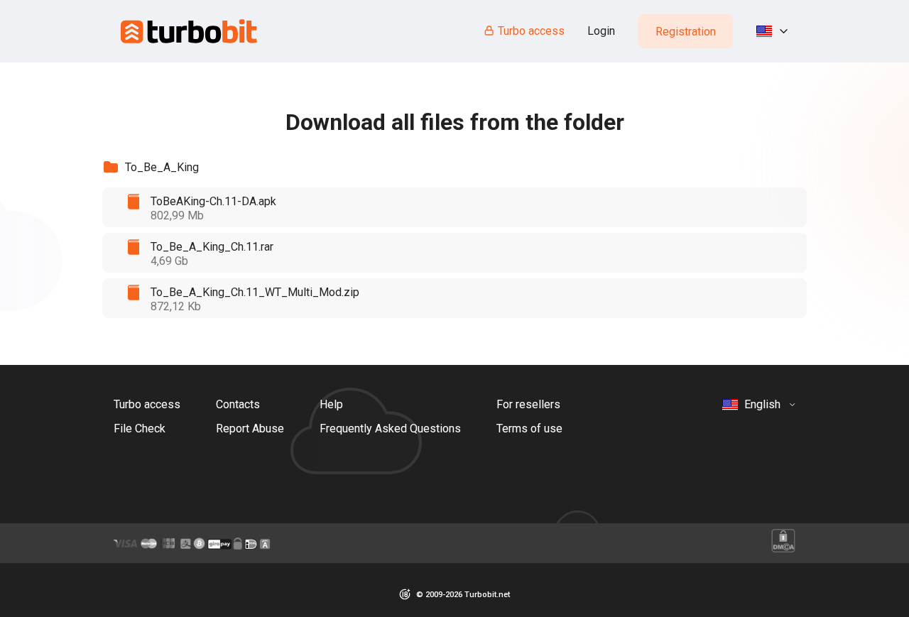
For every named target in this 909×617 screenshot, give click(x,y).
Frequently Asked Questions (390, 428)
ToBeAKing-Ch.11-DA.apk (213, 201)
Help (331, 404)
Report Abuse (250, 428)
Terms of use (529, 428)
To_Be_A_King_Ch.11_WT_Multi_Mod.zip (255, 292)
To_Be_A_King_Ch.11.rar (212, 246)
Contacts (238, 404)
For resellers (528, 404)
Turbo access (531, 31)
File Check (139, 428)
